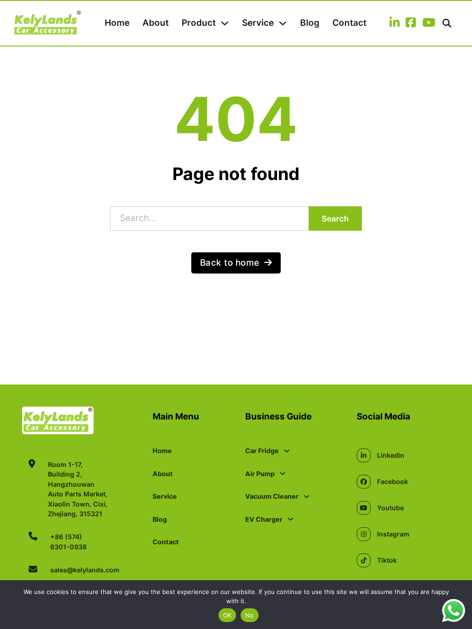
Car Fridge (262, 450)
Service (258, 22)
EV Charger (264, 519)
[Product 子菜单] (224, 23)
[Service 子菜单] (282, 23)
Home (117, 22)
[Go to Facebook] (411, 23)
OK (227, 615)
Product (199, 22)
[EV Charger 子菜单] (290, 519)
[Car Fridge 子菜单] (286, 451)
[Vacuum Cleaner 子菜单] (306, 496)
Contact (349, 22)
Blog (309, 22)
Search (335, 218)
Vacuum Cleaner (272, 496)
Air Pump (260, 474)
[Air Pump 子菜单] (282, 473)
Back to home (230, 262)
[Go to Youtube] (428, 23)
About (155, 22)
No (249, 615)
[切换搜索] (447, 23)
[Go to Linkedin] (394, 23)
